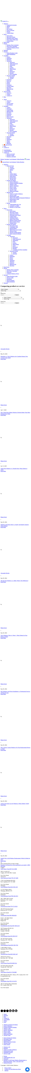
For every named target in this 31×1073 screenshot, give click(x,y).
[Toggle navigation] (1, 292)
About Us (9, 93)
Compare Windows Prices (13, 47)
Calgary (8, 57)
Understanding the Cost (15, 204)
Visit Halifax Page (5, 981)
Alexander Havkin (5, 349)
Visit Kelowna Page (5, 906)
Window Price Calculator (13, 45)
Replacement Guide (14, 196)
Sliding (8, 26)
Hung (8, 27)
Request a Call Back (5, 865)
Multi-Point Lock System (16, 229)
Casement (12, 168)
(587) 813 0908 (13, 869)
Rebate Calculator (5, 159)
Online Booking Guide (12, 53)
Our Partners (10, 104)
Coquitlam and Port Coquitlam (20, 249)
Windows (6, 23)
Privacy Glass (13, 187)
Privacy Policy (8, 1067)
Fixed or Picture (10, 30)
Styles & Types (10, 165)
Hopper (8, 31)
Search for (3, 293)
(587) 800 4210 (16, 925)
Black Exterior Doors (15, 221)
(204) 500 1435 (14, 887)
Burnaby (12, 73)
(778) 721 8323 (13, 906)
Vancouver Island (11, 75)
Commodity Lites (14, 227)
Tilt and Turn (13, 179)
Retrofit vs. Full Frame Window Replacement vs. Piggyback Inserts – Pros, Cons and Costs (15, 1061)
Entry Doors (9, 35)
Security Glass (13, 189)
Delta (11, 66)
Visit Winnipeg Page (5, 887)
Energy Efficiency (14, 181)
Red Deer (9, 87)
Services (6, 51)
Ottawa (8, 82)
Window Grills (13, 184)
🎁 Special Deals (8, 144)
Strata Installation (11, 281)
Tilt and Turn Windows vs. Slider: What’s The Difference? (14, 580)
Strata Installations (11, 54)
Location (9, 235)
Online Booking (20, 159)
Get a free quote (14, 865)
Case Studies (7, 1019)
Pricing (5, 43)
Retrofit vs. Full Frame (15, 207)
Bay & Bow (9, 29)
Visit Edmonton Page (6, 896)
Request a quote (10, 155)
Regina (8, 83)
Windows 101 (10, 192)
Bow (11, 172)
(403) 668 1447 (14, 954)
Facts (5, 1022)
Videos (5, 1020)
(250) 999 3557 (13, 936)
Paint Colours (7, 1044)
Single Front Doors (14, 219)
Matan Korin (4, 405)
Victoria (11, 78)
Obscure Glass (13, 231)
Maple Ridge (13, 69)
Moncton (9, 143)
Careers (8, 94)
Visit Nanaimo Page (5, 936)
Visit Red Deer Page (5, 954)
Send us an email (11, 154)
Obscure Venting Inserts (15, 232)
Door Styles (9, 209)
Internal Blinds (13, 228)
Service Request (10, 280)
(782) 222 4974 (13, 981)
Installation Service (8, 1052)
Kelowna (9, 81)
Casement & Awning (12, 25)
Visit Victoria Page (5, 963)
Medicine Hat (10, 89)
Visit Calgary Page (5, 869)
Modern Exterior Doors (15, 220)
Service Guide (13, 195)
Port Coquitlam (13, 74)
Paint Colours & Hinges (15, 233)
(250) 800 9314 (13, 963)
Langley (12, 67)
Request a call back (11, 156)
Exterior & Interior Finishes (16, 183)
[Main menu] (8, 21)
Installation (9, 279)
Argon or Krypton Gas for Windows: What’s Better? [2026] (15, 803)
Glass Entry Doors (14, 213)
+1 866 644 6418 (8, 151)
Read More (3, 359)
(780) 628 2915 (14, 896)
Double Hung (13, 177)
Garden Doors (10, 41)
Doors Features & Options (10, 1037)
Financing (9, 49)
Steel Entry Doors (11, 37)
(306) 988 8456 (12, 915)
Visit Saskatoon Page (6, 945)
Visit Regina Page (5, 915)
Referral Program (8, 1062)
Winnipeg (9, 59)
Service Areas (10, 103)
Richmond (12, 71)
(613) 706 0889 (13, 972)
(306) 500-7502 (14, 945)
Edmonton (9, 58)
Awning (11, 167)
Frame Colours (13, 188)
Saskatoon (9, 85)
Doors (5, 34)
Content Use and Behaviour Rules (13, 1069)
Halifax (8, 90)
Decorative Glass (14, 225)
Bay (11, 171)
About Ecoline (7, 91)
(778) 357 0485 (14, 878)
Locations (6, 55)
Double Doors (13, 223)
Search (17, 294)
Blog (5, 97)
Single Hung (13, 176)
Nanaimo (12, 77)
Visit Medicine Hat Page (6, 925)
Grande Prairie (10, 86)
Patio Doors (6, 42)
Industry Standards (14, 185)
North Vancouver (14, 63)
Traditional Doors (14, 217)
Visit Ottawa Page (5, 972)
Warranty (6, 50)
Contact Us (5, 21)
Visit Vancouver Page (6, 878)
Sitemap (6, 1070)
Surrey (11, 70)
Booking (6, 1048)
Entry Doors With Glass (12, 39)
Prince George (10, 116)
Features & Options (11, 180)
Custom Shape (10, 33)
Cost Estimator (7, 150)
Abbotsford (12, 65)
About (5, 99)
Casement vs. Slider (14, 205)
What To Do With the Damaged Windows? (20, 197)
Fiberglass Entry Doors (12, 38)
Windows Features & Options (11, 1024)
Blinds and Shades (14, 191)
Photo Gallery (13, 201)
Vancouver (9, 61)
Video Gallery (13, 200)
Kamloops (9, 79)
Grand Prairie (10, 110)
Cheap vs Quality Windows (16, 193)
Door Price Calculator (12, 46)
